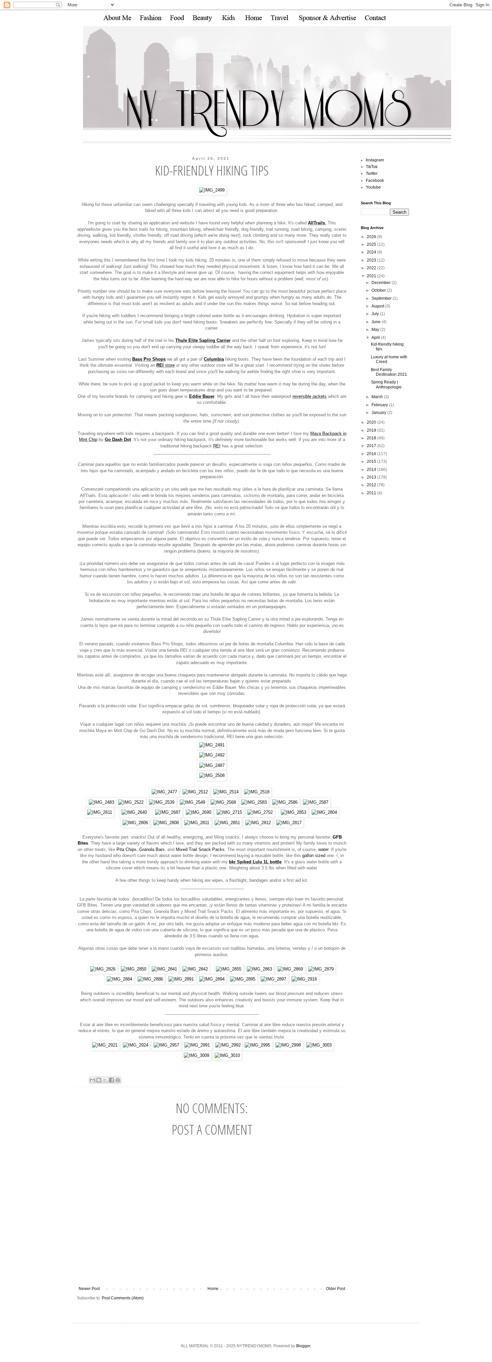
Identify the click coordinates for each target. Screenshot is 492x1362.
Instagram (375, 160)
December (382, 282)
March (378, 397)
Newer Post (89, 1288)
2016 (372, 453)
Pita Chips (126, 849)
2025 (372, 244)
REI (217, 445)
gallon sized (313, 855)
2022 (372, 268)
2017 (372, 445)
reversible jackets (310, 396)
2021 (372, 276)
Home (213, 1288)
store (165, 365)
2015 (372, 461)
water (323, 849)
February (380, 405)
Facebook (375, 180)
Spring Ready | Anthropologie (386, 384)
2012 (372, 485)
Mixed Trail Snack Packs (200, 849)
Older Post (335, 1288)
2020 (372, 422)
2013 (372, 477)
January (379, 412)
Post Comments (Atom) (123, 1298)
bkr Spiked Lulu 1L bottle (255, 861)
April (376, 337)
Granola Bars (152, 849)
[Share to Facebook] (111, 1080)
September (382, 298)
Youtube (373, 187)
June (377, 321)
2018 (372, 438)
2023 (372, 260)
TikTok (372, 166)
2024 (372, 252)
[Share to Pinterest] (117, 1080)
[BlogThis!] (98, 1080)
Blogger (303, 1346)
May (376, 329)
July (376, 313)
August (378, 306)
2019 (372, 430)
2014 (372, 469)
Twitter (372, 173)
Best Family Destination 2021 (389, 372)
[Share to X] (105, 1080)
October (379, 290)
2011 (372, 493)
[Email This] (92, 1080)
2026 (372, 236)
